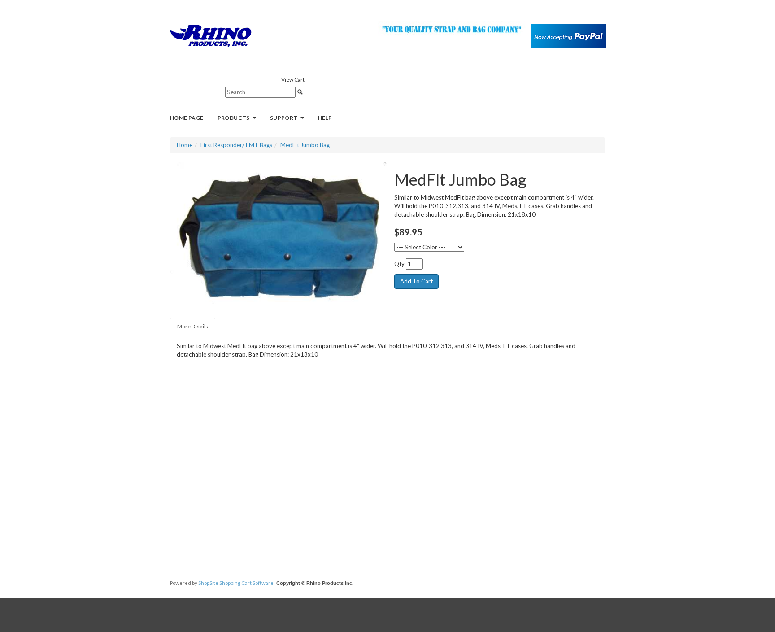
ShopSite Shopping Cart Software (236, 583)
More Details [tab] (192, 326)
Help (325, 117)
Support (284, 117)
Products (234, 117)
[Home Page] (211, 35)
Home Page (187, 117)
